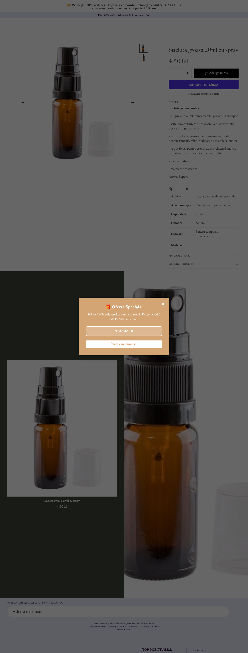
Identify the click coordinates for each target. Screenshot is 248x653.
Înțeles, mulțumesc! (124, 344)
